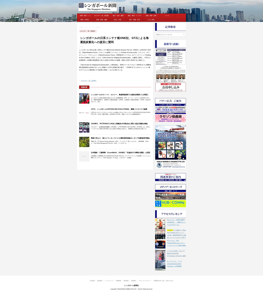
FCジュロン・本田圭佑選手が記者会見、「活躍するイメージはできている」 (176, 222)
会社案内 (92, 280)
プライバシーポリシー (145, 280)
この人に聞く (151, 19)
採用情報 (126, 280)
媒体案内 (99, 280)
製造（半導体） (85, 19)
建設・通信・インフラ (134, 15)
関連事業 (118, 280)
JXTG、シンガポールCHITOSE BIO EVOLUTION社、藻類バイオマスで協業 (119, 109)
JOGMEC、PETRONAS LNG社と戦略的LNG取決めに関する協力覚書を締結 (119, 123)
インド (167, 15)
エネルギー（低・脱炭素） (102, 15)
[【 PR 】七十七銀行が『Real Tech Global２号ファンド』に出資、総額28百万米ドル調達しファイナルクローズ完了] (160, 234)
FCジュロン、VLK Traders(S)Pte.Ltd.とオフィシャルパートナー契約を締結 (176, 243)
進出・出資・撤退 (118, 15)
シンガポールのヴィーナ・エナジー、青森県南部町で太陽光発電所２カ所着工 (119, 95)
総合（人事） (118, 19)
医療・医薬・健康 (101, 19)
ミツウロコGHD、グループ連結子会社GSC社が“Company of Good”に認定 (176, 253)
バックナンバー (109, 280)
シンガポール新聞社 (131, 285)
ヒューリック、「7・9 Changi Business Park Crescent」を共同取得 (174, 263)
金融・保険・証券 (151, 15)
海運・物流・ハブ (85, 15)
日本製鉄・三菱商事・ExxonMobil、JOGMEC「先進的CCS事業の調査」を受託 (120, 152)
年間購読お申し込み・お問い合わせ (163, 280)
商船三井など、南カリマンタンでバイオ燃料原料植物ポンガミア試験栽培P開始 (120, 138)
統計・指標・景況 (134, 19)
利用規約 (133, 280)
